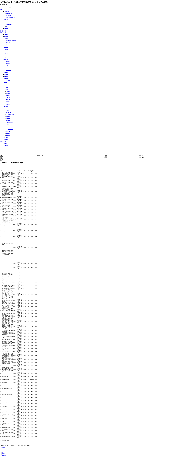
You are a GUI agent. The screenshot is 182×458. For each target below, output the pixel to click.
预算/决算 (6, 59)
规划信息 (6, 38)
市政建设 (8, 135)
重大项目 (6, 76)
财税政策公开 (8, 70)
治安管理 (8, 133)
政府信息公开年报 (3, 141)
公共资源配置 (8, 112)
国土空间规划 (8, 42)
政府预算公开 (8, 61)
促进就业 (8, 93)
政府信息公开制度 (3, 31)
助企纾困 (10, 127)
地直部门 (6, 145)
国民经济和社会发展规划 (11, 40)
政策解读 (6, 28)
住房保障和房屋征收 (10, 114)
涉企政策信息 (10, 129)
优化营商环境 (8, 118)
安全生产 (8, 99)
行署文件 (8, 22)
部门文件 (8, 26)
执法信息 (6, 137)
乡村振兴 (8, 84)
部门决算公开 (8, 67)
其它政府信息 (7, 110)
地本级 (5, 143)
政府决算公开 (8, 65)
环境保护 (8, 95)
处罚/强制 (6, 53)
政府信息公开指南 (3, 30)
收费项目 (6, 72)
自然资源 (8, 116)
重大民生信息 (7, 82)
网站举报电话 (3, 447)
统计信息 (6, 47)
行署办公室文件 (9, 24)
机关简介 (6, 34)
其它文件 (6, 19)
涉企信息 (8, 124)
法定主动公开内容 (3, 32)
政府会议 (6, 139)
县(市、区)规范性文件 (10, 17)
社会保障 (8, 91)
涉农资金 (8, 120)
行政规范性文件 (7, 11)
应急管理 (6, 106)
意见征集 (8, 80)
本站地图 (3, 453)
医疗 (7, 89)
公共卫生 (8, 97)
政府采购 (6, 74)
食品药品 (8, 101)
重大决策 (6, 78)
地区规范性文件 (9, 13)
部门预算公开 (8, 63)
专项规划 (8, 44)
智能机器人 (4, 455)
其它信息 (8, 131)
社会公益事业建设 (9, 122)
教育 (7, 87)
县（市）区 (6, 147)
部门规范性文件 (9, 15)
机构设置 (6, 36)
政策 (1, 9)
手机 (3, 452)
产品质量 (8, 104)
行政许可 (6, 49)
